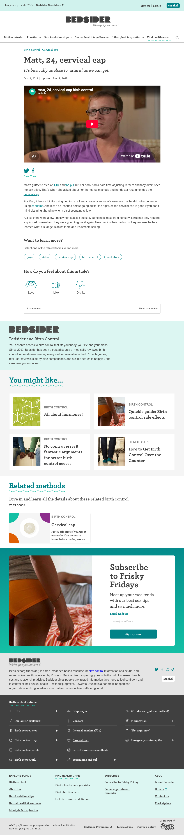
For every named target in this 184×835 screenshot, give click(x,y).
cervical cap (31, 194)
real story (113, 257)
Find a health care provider (72, 785)
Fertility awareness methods (90, 750)
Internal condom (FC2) (87, 730)
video (45, 257)
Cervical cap (50, 49)
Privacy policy (146, 826)
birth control (90, 257)
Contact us (162, 796)
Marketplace (163, 803)
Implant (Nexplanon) (28, 720)
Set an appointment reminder (117, 791)
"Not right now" (140, 730)
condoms (37, 205)
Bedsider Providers (48, 5)
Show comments (148, 308)
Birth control (32, 49)
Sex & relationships (21, 796)
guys (30, 257)
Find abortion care (67, 792)
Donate (159, 789)
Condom (78, 720)
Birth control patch (27, 750)
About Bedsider (165, 782)
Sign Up (146, 5)
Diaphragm (80, 711)
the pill (69, 185)
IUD (56, 185)
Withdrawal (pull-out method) (150, 711)
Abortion (15, 789)
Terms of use (125, 826)
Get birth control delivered (72, 799)
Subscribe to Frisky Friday (122, 782)
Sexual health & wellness (25, 803)
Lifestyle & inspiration (23, 810)
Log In (157, 5)
